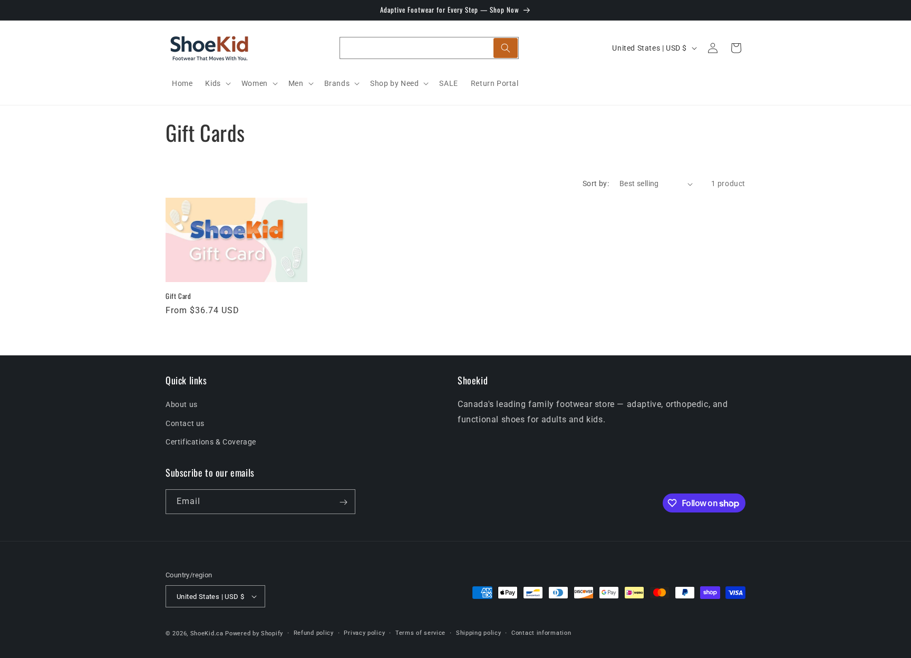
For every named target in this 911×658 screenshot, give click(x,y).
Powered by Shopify (254, 633)
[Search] (505, 48)
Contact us (185, 423)
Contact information (541, 633)
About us (182, 404)
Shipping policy (478, 633)
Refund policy (314, 633)
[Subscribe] (343, 502)
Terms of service (420, 633)
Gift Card (178, 296)
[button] (217, 83)
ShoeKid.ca (207, 633)
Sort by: (596, 183)
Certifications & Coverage (211, 441)
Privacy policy (364, 633)
